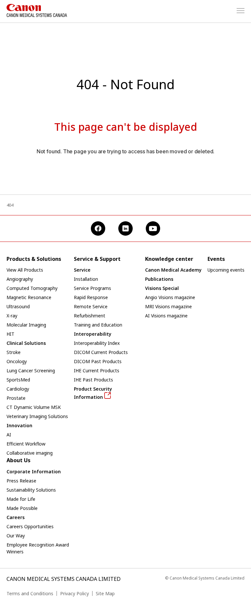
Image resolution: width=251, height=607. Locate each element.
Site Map (105, 593)
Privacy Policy (74, 593)
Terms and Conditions (30, 593)
